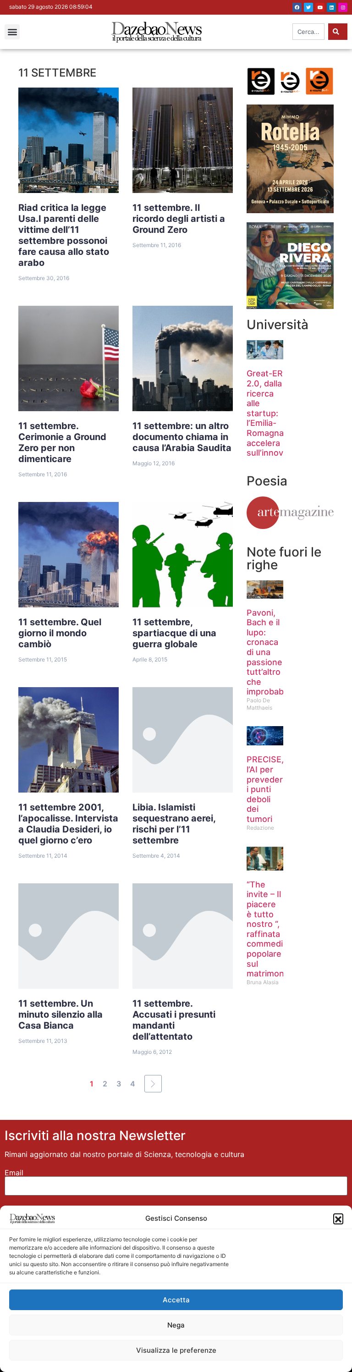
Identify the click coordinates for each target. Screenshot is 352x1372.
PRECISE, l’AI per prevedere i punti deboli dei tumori (267, 789)
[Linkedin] (331, 7)
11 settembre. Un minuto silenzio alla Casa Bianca (60, 1014)
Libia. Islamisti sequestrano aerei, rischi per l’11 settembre (174, 824)
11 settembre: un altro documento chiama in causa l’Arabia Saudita (181, 436)
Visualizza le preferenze (176, 1350)
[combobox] (308, 31)
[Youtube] (319, 7)
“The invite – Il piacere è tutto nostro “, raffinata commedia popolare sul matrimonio (269, 929)
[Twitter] (308, 7)
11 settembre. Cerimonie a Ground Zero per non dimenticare (62, 442)
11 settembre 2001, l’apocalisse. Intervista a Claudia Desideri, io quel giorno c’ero (68, 824)
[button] (338, 1218)
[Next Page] (153, 1083)
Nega (176, 1325)
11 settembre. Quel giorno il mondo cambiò (59, 633)
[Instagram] (342, 7)
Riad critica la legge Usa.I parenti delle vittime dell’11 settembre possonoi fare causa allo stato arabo (63, 235)
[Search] (337, 31)
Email (14, 1172)
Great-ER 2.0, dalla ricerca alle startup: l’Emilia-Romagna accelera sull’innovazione (278, 413)
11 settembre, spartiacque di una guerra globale (174, 633)
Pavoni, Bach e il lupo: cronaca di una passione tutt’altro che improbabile (269, 652)
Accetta (176, 1299)
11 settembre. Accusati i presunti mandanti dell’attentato (173, 1020)
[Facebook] (297, 7)
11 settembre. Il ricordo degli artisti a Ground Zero (178, 218)
